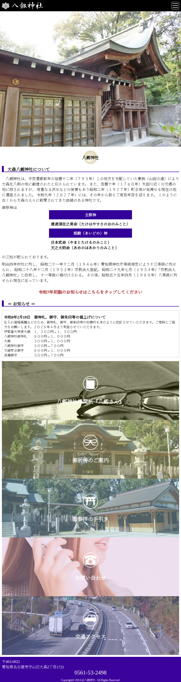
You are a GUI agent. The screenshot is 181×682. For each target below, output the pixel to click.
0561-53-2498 (90, 673)
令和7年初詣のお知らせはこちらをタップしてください (90, 292)
